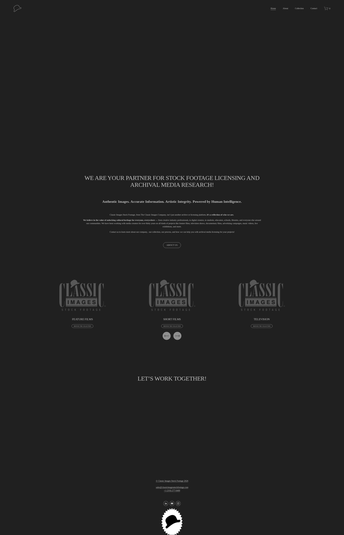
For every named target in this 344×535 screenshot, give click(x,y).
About (285, 8)
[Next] (177, 336)
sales (158, 487)
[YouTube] (172, 503)
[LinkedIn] (165, 503)
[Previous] (167, 336)
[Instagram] (178, 503)
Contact (314, 8)
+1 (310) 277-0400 (172, 490)
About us (172, 245)
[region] (172, 302)
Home (273, 8)
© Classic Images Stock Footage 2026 (172, 481)
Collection (299, 8)
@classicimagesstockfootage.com (174, 487)
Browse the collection (82, 326)
